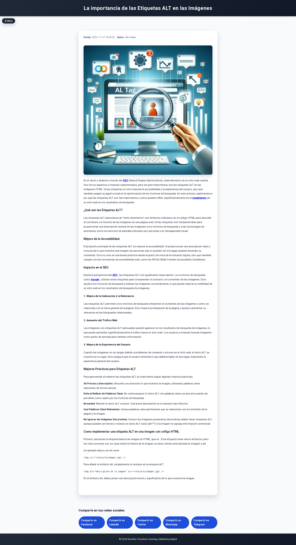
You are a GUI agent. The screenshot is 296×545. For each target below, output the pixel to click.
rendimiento (199, 197)
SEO (125, 180)
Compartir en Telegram (201, 522)
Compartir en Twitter (145, 522)
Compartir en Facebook (89, 522)
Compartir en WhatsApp (173, 522)
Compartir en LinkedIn (117, 522)
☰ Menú (8, 21)
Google (95, 279)
